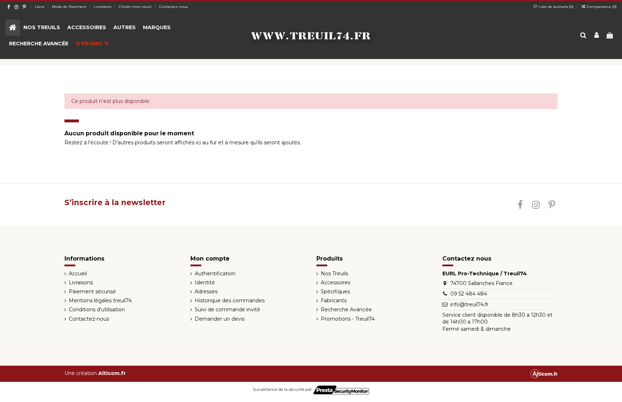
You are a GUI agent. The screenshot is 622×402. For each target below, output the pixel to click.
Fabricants (334, 300)
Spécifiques (335, 291)
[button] (42, 27)
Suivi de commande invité (227, 309)
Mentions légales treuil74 (100, 300)
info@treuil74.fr (469, 304)
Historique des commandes (230, 300)
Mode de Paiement (69, 6)
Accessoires (335, 282)
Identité (205, 282)
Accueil (78, 273)
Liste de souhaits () (555, 6)
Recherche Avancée (346, 309)
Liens (40, 6)
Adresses (206, 291)
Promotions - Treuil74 (348, 319)
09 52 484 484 (468, 293)
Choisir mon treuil (136, 6)
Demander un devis (219, 319)
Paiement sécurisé (92, 291)
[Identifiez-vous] (596, 36)
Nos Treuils (334, 273)
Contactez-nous (173, 6)
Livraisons (103, 6)
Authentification (215, 273)
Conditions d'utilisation (97, 309)
